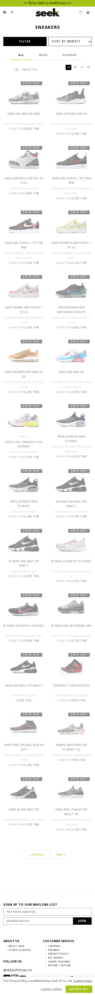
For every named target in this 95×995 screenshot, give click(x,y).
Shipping (54, 946)
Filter (25, 41)
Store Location (20, 950)
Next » (60, 855)
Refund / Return (59, 965)
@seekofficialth (17, 970)
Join (82, 921)
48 (75, 67)
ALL (21, 55)
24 (68, 67)
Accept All (79, 989)
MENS (43, 55)
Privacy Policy (58, 954)
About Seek (16, 946)
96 (88, 67)
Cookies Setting (51, 989)
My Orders (55, 958)
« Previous (37, 855)
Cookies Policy (82, 981)
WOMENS (70, 55)
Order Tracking (59, 962)
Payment (54, 950)
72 (81, 67)
